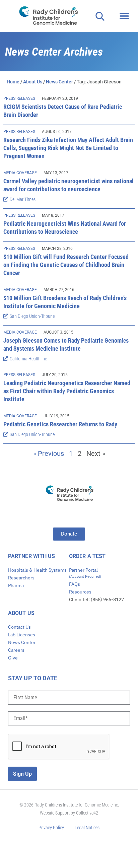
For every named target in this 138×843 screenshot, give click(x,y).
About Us (32, 81)
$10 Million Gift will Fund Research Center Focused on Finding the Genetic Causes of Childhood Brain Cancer (66, 264)
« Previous (48, 453)
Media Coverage (20, 172)
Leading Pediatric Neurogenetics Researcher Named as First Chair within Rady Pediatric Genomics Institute (66, 391)
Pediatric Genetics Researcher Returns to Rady (60, 424)
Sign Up (22, 774)
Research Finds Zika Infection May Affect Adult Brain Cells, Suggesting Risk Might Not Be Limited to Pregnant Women (68, 147)
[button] (124, 15)
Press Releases (19, 98)
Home (13, 81)
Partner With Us (31, 556)
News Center (59, 81)
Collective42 (87, 813)
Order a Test (87, 556)
